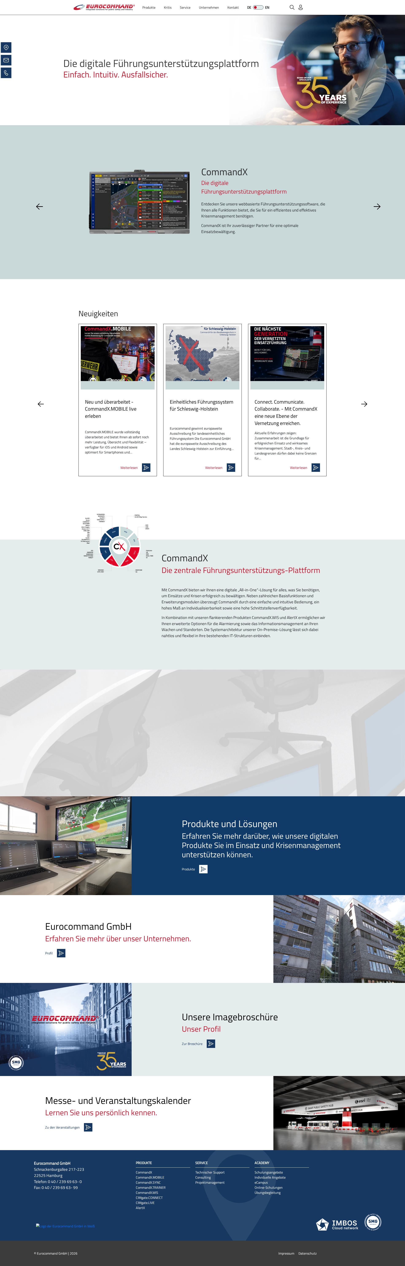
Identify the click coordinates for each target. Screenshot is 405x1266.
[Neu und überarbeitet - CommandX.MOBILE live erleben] (118, 353)
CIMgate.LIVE (145, 1202)
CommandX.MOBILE (150, 1177)
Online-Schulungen (269, 1187)
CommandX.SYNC (148, 1182)
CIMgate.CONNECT (149, 1197)
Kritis (167, 7)
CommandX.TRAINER (151, 1187)
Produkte (148, 7)
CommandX (144, 1172)
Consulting (203, 1177)
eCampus (261, 1182)
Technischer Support (210, 1172)
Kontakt (233, 7)
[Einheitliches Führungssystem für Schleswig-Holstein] (202, 353)
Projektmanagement (210, 1182)
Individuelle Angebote (270, 1177)
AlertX (140, 1207)
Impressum (286, 1253)
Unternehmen (209, 7)
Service (185, 7)
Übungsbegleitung (268, 1192)
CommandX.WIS (147, 1192)
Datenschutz (307, 1253)
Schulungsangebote (269, 1172)
